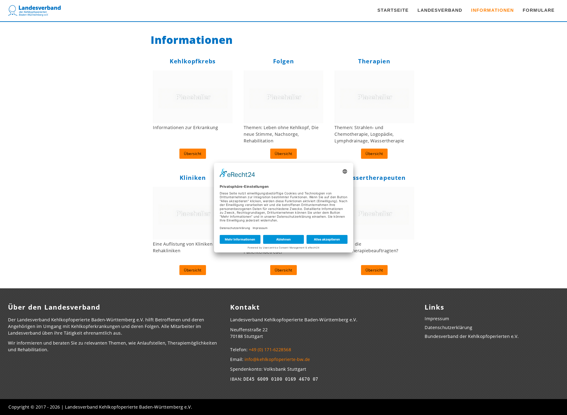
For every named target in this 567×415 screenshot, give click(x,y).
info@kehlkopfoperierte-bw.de (277, 359)
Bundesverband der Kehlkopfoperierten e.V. (472, 336)
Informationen (492, 10)
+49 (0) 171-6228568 (270, 350)
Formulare (539, 10)
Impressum (437, 318)
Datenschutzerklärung (448, 327)
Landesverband (439, 10)
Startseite (393, 10)
